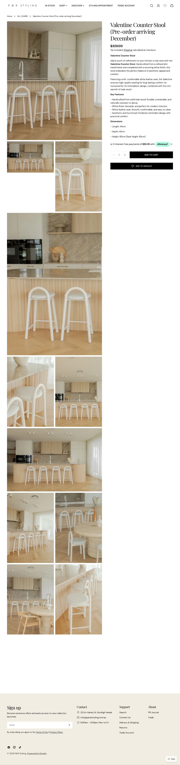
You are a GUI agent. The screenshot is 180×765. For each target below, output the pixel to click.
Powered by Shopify (37, 753)
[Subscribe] (69, 725)
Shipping (128, 50)
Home (9, 16)
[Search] (151, 5)
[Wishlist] (165, 5)
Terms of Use (42, 732)
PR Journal (153, 712)
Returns (123, 727)
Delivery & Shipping (129, 722)
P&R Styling (20, 753)
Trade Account (126, 732)
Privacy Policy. (56, 732)
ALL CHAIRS (22, 16)
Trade (151, 717)
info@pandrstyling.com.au (93, 717)
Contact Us (125, 717)
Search (122, 712)
